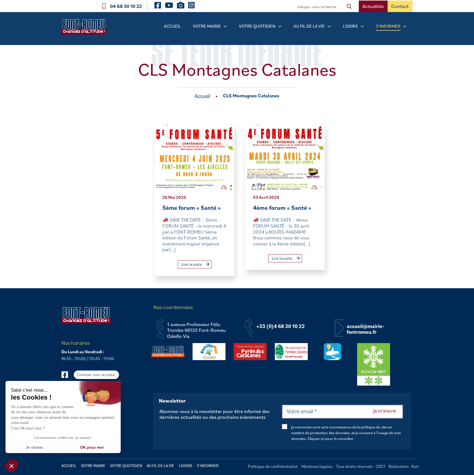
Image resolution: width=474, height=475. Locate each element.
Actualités (373, 6)
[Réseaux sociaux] (67, 374)
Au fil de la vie (309, 26)
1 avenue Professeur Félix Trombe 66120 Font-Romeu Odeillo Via (196, 330)
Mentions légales (316, 466)
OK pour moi (92, 447)
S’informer (388, 26)
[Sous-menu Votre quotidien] (279, 26)
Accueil (172, 26)
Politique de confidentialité (273, 466)
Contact (400, 6)
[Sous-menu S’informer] (405, 26)
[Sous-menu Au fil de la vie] (329, 26)
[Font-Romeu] (86, 28)
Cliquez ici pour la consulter (330, 438)
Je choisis (34, 447)
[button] (11, 465)
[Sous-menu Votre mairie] (225, 26)
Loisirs (350, 26)
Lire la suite (192, 264)
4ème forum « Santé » (282, 207)
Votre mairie (207, 26)
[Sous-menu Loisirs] (362, 26)
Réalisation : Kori (403, 466)
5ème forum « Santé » (191, 207)
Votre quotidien (257, 26)
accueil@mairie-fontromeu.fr (366, 329)
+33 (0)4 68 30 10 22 (280, 326)
